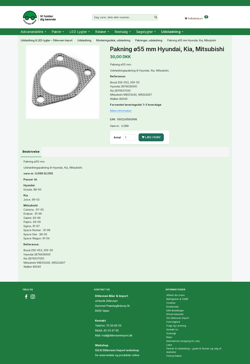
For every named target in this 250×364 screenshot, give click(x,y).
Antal (117, 137)
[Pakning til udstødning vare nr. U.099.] (63, 82)
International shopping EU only (183, 341)
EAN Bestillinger (175, 310)
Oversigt (171, 333)
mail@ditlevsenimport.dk (117, 335)
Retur (169, 337)
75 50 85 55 (114, 325)
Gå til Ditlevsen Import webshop (117, 350)
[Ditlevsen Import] (39, 16)
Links (169, 345)
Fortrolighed (173, 321)
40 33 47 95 (111, 330)
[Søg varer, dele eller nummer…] (155, 17)
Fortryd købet (174, 355)
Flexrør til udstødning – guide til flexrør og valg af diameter (193, 350)
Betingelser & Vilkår (177, 299)
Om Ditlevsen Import (177, 318)
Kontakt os (172, 329)
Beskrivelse (31, 151)
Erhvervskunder (175, 314)
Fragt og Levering (176, 325)
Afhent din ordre (175, 295)
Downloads (172, 306)
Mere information (121, 110)
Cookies (171, 302)
